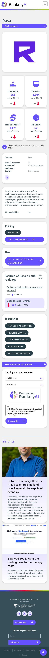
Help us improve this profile (18, 364)
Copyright (7, 650)
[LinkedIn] (7, 177)
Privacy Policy (30, 650)
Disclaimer (18, 650)
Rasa (6, 20)
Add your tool (20, 622)
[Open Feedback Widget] (43, 652)
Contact (24, 655)
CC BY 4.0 (36, 599)
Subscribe (14, 642)
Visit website (11, 26)
